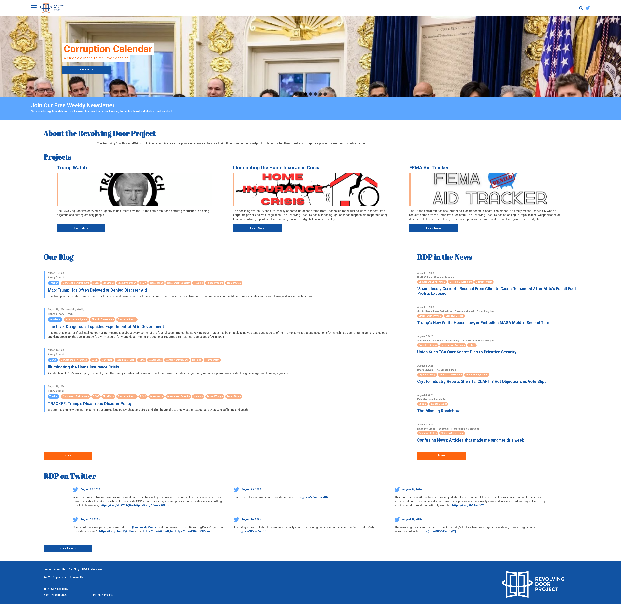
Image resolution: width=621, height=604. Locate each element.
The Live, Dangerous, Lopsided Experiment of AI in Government (106, 326)
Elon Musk (108, 283)
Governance (156, 283)
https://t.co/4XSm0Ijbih (158, 531)
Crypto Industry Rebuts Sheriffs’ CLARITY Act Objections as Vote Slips (481, 381)
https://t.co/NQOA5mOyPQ (438, 531)
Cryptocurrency (427, 374)
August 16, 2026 (251, 519)
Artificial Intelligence (76, 319)
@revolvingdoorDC (58, 588)
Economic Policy (428, 433)
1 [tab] (296, 94)
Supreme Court (484, 282)
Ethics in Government (102, 319)
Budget (422, 404)
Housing (198, 283)
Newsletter (55, 319)
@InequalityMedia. (144, 527)
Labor (472, 345)
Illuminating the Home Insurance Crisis (276, 167)
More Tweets (67, 548)
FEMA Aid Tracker (429, 167)
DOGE (96, 283)
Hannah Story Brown (60, 314)
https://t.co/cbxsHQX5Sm (116, 531)
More (67, 455)
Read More (86, 69)
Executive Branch (127, 283)
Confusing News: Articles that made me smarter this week (470, 440)
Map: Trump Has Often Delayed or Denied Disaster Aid (97, 290)
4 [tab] (310, 94)
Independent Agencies (453, 345)
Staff (47, 577)
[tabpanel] (310, 56)
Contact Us (76, 577)
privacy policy (103, 595)
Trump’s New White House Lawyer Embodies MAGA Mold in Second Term (483, 322)
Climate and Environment (75, 283)
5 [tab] (315, 94)
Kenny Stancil (56, 277)
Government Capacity (178, 283)
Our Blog (58, 257)
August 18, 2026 (90, 519)
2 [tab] (300, 94)
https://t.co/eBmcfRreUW (311, 497)
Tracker (53, 283)
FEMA (143, 283)
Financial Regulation (477, 374)
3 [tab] (305, 94)
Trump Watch (72, 167)
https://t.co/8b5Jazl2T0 (468, 505)
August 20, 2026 (90, 489)
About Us (59, 569)
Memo (52, 360)
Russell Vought (215, 283)
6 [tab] (320, 94)
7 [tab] (325, 94)
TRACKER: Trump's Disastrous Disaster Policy (90, 403)
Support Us (60, 577)
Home (47, 569)
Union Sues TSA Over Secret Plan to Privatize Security (467, 352)
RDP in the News (444, 257)
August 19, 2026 (251, 489)
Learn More (81, 228)
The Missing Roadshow (438, 410)
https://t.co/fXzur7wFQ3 (250, 531)
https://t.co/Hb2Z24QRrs (117, 505)
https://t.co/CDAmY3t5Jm (151, 505)
